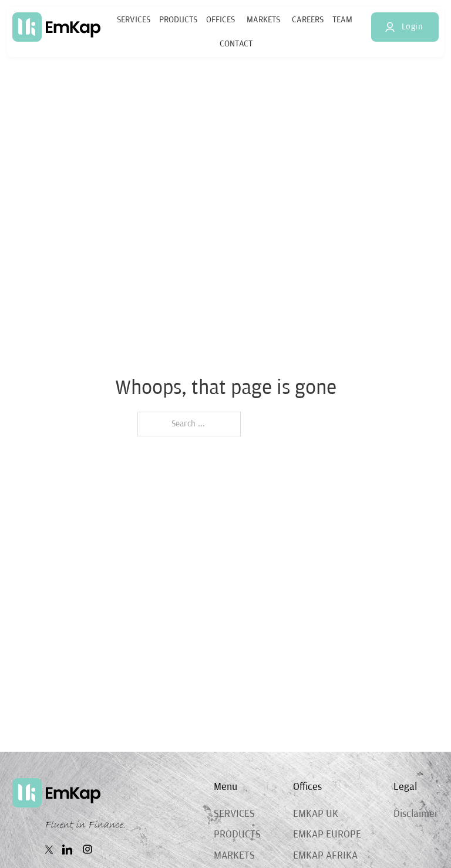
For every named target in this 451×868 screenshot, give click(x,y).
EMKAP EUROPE (327, 834)
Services (133, 20)
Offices (220, 20)
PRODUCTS (237, 834)
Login (412, 27)
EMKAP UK (315, 814)
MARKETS (234, 856)
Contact (236, 44)
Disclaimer (416, 814)
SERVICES (234, 814)
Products (178, 20)
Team (342, 20)
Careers (308, 20)
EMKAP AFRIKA (325, 856)
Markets (263, 20)
